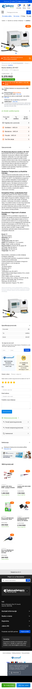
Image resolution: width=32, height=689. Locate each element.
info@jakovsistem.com (22, 1)
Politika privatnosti (16, 653)
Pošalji (27, 350)
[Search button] (28, 12)
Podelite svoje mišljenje (8, 400)
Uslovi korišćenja (7, 653)
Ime (3, 386)
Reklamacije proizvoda (10, 418)
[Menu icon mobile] (2, 12)
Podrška (13, 1)
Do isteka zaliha (7, 16)
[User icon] (24, 5)
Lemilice (28, 20)
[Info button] (11, 74)
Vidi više (15, 101)
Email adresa (5, 393)
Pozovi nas (6, 1)
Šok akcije (16, 16)
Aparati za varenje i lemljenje (15, 20)
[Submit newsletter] (28, 580)
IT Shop (23, 16)
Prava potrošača (25, 653)
